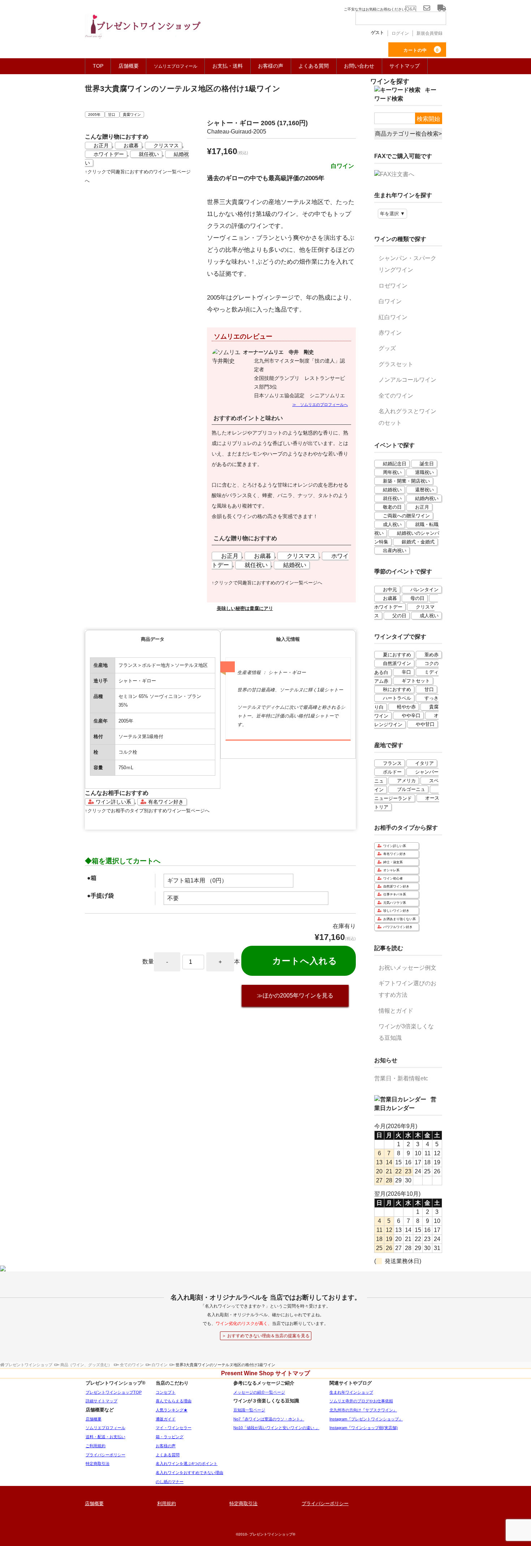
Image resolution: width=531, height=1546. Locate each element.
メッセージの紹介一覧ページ (259, 1392)
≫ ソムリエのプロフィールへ (320, 404)
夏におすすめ (397, 654)
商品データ (152, 639)
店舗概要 (128, 66)
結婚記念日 (394, 463)
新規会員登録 (429, 33)
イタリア (424, 763)
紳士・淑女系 (393, 862)
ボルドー (392, 772)
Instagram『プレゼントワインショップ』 (366, 1419)
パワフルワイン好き (398, 927)
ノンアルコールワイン (407, 380)
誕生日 (427, 463)
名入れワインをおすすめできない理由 (189, 1472)
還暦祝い (424, 489)
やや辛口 (411, 715)
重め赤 (431, 654)
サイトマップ (404, 66)
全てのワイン (396, 396)
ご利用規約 (95, 1446)
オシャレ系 (391, 870)
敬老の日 (392, 507)
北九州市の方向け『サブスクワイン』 (363, 1410)
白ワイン (390, 301)
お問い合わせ (359, 66)
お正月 (101, 145)
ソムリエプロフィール (105, 1428)
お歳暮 (131, 145)
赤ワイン (390, 333)
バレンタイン (424, 589)
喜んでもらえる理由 (173, 1401)
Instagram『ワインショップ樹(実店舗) (363, 1428)
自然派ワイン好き (396, 886)
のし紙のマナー (170, 1481)
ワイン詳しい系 (113, 802)
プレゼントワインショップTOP (114, 1392)
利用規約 (166, 1503)
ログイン (400, 33)
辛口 (406, 672)
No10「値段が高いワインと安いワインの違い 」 (276, 1428)
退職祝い (424, 472)
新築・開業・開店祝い (406, 481)
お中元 (390, 589)
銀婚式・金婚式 (418, 542)
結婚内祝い (427, 498)
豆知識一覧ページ (249, 1410)
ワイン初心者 (393, 878)
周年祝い (392, 472)
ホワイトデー (109, 154)
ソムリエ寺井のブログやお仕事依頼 (361, 1401)
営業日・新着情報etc (401, 1078)
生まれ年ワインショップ (351, 1392)
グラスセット (396, 364)
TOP (98, 66)
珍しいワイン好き (396, 910)
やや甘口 (425, 724)
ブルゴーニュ (411, 789)
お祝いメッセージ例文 (407, 968)
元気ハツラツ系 (394, 903)
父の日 (399, 615)
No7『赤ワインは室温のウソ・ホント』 (268, 1419)
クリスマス (166, 145)
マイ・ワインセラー (173, 1428)
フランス (392, 763)
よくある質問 (313, 66)
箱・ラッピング (170, 1437)
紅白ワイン (393, 317)
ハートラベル (397, 698)
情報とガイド (396, 1011)
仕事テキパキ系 (394, 894)
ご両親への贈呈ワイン (406, 515)
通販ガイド (166, 1419)
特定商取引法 (97, 1463)
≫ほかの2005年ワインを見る (295, 995)
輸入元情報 (288, 639)
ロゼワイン (393, 286)
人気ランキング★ (171, 1410)
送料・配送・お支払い (105, 1437)
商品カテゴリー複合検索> (408, 134)
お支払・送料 (227, 66)
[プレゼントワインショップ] (142, 30)
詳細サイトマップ (101, 1401)
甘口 (112, 115)
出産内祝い (394, 550)
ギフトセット (416, 680)
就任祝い (149, 154)
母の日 (417, 598)
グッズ (387, 348)
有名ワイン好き (166, 802)
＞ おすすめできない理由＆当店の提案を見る (266, 1335)
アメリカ (406, 780)
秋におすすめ (397, 689)
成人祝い (392, 524)
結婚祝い (294, 565)
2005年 (95, 115)
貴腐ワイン (132, 115)
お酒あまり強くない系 (399, 919)
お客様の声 (270, 66)
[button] (281, 608)
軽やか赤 (406, 707)
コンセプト (166, 1392)
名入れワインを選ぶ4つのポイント (186, 1463)
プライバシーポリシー (105, 1455)
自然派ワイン (397, 663)
